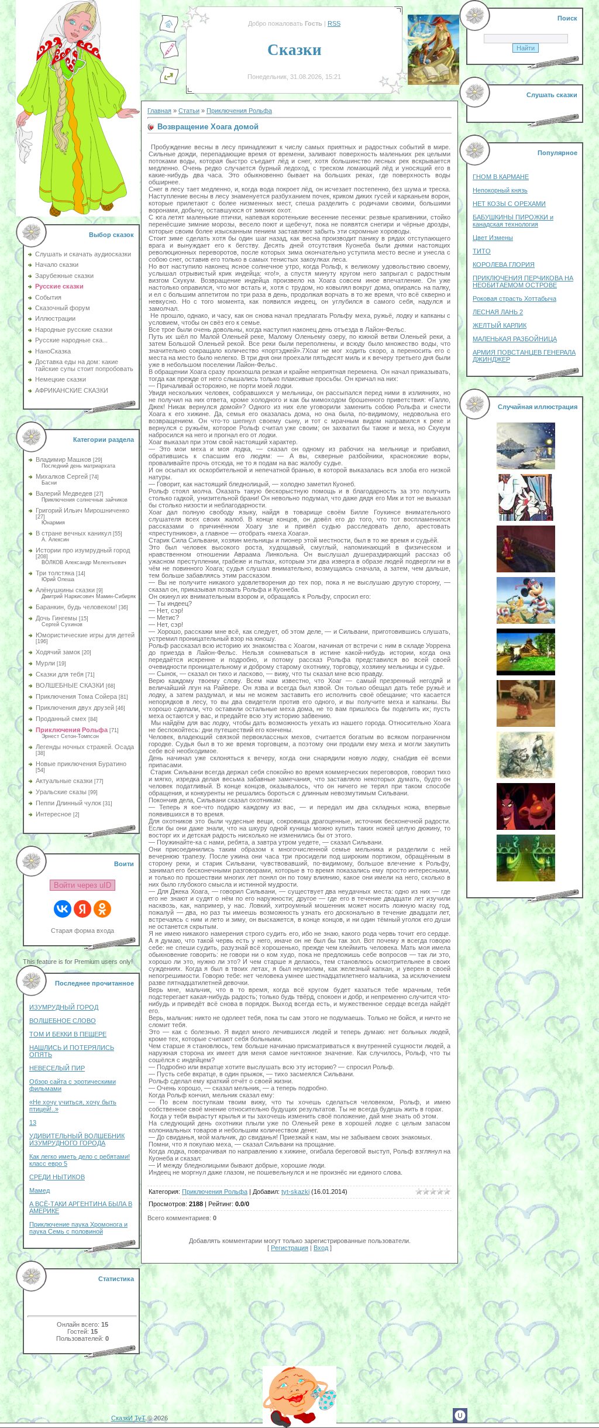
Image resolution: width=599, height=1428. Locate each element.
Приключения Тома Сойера (76, 696)
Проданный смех (61, 718)
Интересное (53, 814)
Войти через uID (82, 885)
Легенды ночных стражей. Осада (85, 746)
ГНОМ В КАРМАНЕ (501, 176)
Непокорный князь (500, 190)
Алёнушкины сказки (65, 589)
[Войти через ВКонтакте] (62, 909)
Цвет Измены (493, 237)
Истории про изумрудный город (83, 550)
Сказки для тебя (60, 674)
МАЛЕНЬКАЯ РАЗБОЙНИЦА (515, 338)
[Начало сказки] (169, 31)
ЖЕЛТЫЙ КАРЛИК (499, 325)
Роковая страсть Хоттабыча (514, 298)
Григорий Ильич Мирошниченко (82, 510)
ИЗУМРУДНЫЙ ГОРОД (63, 1007)
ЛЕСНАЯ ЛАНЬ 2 (498, 311)
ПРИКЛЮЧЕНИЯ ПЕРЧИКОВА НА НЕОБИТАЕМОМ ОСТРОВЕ (523, 281)
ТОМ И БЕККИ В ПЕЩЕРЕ (67, 1034)
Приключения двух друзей (75, 707)
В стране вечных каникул (73, 533)
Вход (321, 1247)
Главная (159, 110)
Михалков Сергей (62, 476)
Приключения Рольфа (72, 729)
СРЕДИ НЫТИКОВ (57, 1176)
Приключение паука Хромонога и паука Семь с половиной (78, 1228)
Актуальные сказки (64, 780)
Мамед (39, 1190)
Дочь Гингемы (56, 618)
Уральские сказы (61, 791)
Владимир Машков (63, 459)
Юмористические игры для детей (85, 635)
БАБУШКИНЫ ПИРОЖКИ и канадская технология (513, 221)
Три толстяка (55, 572)
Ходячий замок (58, 651)
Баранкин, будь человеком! (76, 606)
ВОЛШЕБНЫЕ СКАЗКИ (70, 685)
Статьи (188, 110)
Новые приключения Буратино (81, 763)
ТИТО (482, 251)
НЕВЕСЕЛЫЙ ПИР (57, 1068)
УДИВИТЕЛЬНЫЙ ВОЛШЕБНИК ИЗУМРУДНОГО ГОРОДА (77, 1139)
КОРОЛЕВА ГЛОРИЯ (504, 264)
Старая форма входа (82, 930)
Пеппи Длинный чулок (68, 802)
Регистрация (289, 1247)
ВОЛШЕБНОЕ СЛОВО (62, 1020)
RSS (334, 23)
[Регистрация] (169, 56)
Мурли (45, 663)
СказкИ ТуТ (128, 1418)
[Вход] (169, 82)
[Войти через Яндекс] (82, 909)
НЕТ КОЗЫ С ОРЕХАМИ (509, 203)
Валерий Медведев (64, 493)
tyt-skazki (295, 1191)
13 (32, 1122)
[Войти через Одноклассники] (102, 909)
